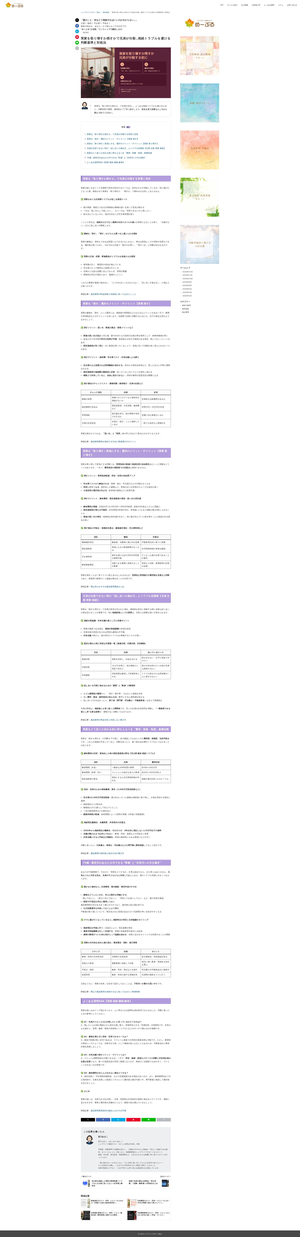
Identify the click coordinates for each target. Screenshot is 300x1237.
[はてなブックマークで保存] (77, 31)
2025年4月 (187, 292)
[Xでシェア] (77, 20)
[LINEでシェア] (77, 43)
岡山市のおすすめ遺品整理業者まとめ (107, 586)
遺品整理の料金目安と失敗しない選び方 (108, 720)
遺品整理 (185, 312)
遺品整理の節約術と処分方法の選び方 (107, 853)
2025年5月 (187, 289)
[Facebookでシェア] (77, 26)
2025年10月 (188, 279)
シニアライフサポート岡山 (153, 1234)
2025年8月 (187, 285)
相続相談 (86, 32)
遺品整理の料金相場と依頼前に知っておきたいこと (113, 294)
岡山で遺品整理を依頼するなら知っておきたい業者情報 (115, 991)
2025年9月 (187, 282)
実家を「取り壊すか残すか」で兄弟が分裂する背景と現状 (112, 134)
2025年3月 (187, 296)
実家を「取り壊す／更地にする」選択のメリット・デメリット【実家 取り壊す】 (123, 143)
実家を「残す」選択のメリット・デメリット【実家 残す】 (113, 139)
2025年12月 (188, 272)
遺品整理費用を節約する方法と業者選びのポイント (113, 441)
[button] (77, 48)
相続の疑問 (186, 305)
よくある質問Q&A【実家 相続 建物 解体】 (106, 162)
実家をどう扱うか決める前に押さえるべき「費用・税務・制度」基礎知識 (119, 153)
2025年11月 (187, 275)
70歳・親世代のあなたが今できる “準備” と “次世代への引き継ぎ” (116, 157)
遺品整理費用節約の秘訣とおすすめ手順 (108, 1110)
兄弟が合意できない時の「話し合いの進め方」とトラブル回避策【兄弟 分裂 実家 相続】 (126, 148)
